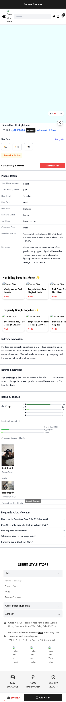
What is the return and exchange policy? (33, 536)
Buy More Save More (33, 4)
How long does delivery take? (33, 530)
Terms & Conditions (13, 597)
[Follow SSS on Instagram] (33, 655)
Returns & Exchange (13, 580)
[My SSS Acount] (58, 16)
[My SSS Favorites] (53, 16)
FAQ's (7, 591)
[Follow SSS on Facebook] (15, 655)
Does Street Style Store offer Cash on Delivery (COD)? (33, 524)
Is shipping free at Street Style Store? (33, 541)
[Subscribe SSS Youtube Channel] (51, 655)
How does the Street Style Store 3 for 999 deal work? (33, 519)
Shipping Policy (11, 586)
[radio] (5, 146)
